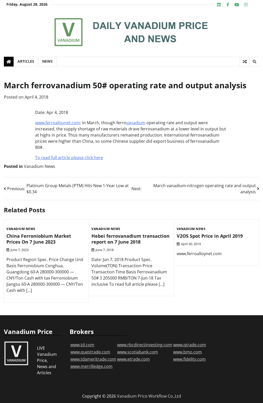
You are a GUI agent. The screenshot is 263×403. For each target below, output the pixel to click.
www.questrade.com (90, 352)
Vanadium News (39, 166)
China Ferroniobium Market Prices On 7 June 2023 (38, 239)
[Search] (254, 61)
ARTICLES (25, 61)
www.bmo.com (187, 352)
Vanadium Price (132, 396)
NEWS (47, 61)
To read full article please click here (69, 157)
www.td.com (82, 345)
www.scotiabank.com (137, 352)
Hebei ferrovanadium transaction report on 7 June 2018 (130, 239)
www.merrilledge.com (91, 366)
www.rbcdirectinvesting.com (144, 345)
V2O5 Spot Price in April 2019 (210, 236)
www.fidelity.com (189, 359)
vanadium (135, 123)
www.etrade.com (133, 359)
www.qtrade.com (189, 345)
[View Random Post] (244, 61)
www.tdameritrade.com (93, 359)
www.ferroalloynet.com (57, 123)
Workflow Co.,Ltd (164, 396)
